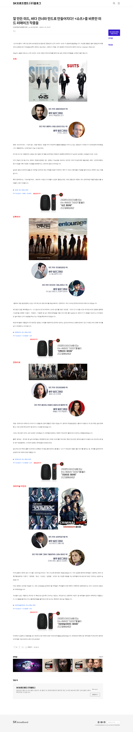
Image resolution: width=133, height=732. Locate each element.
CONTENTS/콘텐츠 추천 (20, 27)
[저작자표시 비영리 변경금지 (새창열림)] (36, 647)
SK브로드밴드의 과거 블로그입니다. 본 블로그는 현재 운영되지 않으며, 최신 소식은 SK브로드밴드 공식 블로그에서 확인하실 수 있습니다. (53, 691)
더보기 (101, 657)
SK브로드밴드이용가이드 (114, 32)
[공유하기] (19, 647)
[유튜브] (101, 722)
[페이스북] (104, 722)
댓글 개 (15, 680)
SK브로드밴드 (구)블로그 (27, 3)
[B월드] (98, 722)
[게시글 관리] (22, 647)
